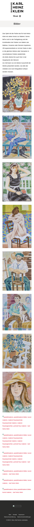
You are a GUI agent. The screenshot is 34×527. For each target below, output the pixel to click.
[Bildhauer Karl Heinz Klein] (17, 3)
